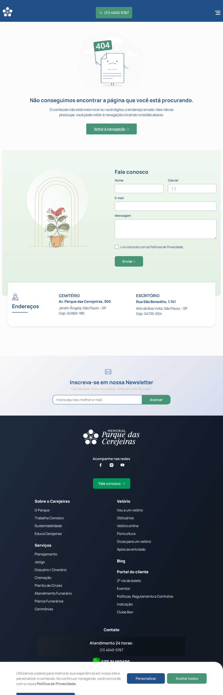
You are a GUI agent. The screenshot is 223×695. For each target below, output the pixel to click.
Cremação (43, 577)
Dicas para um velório (134, 541)
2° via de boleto (129, 580)
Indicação (125, 604)
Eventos (123, 588)
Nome (119, 180)
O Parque (42, 510)
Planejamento (46, 554)
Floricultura (126, 533)
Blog (121, 560)
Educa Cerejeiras (48, 533)
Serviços (43, 545)
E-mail (119, 198)
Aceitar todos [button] (187, 678)
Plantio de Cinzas (48, 585)
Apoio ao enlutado (131, 549)
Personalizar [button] (146, 678)
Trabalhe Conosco (49, 518)
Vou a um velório (130, 510)
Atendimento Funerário (53, 593)
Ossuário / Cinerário (50, 569)
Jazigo (40, 562)
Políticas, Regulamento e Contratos (145, 596)
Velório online (128, 525)
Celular (173, 180)
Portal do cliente (133, 571)
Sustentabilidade (48, 525)
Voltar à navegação (109, 129)
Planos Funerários (49, 601)
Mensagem (123, 216)
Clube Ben (125, 612)
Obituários (125, 518)
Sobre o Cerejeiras (52, 501)
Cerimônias (44, 609)
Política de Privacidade (56, 683)
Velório (123, 501)
